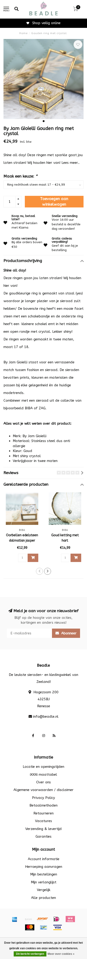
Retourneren (43, 813)
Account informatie (43, 859)
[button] (44, 121)
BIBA (29, 408)
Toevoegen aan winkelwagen (54, 202)
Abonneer (68, 633)
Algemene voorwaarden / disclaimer (43, 790)
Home (23, 33)
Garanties (43, 836)
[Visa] (57, 927)
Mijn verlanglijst (43, 882)
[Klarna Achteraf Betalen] (70, 919)
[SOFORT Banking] (42, 919)
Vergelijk (43, 890)
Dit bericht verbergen (30, 954)
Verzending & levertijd (43, 829)
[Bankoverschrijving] (28, 919)
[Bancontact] (43, 927)
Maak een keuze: (20, 176)
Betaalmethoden (43, 805)
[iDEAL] (56, 919)
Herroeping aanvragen (43, 867)
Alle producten (43, 898)
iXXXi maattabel (43, 774)
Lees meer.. (70, 163)
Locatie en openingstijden (43, 767)
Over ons (43, 782)
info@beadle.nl (45, 716)
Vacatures (43, 821)
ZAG (42, 408)
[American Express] (14, 919)
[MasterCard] (29, 927)
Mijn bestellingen (43, 874)
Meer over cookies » (61, 954)
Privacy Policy (43, 798)
